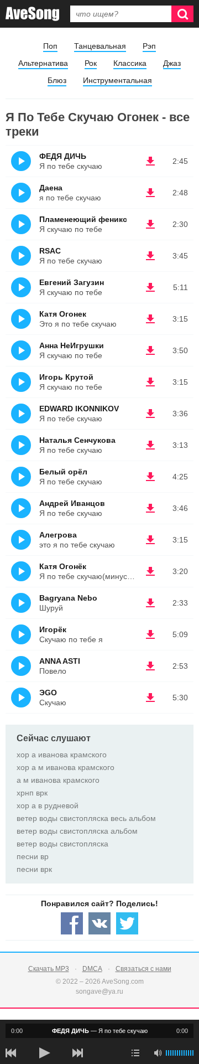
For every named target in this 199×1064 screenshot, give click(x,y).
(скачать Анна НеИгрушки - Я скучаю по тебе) (150, 350)
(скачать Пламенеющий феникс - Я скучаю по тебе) (150, 224)
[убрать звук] (157, 1052)
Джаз (172, 63)
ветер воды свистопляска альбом (77, 831)
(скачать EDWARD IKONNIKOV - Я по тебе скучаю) (150, 413)
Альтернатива (43, 63)
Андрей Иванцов (72, 503)
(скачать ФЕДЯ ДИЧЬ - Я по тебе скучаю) (150, 161)
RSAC (50, 250)
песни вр (33, 856)
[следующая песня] (77, 1053)
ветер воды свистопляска (62, 843)
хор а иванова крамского (62, 754)
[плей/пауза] (44, 1053)
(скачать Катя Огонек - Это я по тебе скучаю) (150, 319)
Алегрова (58, 534)
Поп (50, 46)
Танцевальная (100, 46)
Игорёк (52, 629)
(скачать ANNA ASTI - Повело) (150, 666)
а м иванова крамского (58, 780)
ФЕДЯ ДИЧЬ (62, 156)
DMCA (92, 969)
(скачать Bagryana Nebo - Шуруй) (150, 603)
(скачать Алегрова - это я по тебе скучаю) (150, 540)
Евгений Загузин (71, 282)
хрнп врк (32, 792)
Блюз (57, 80)
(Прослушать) (21, 161)
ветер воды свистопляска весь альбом (86, 818)
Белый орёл (63, 471)
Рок (91, 63)
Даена (50, 187)
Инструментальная (117, 80)
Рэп (149, 46)
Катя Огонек (62, 313)
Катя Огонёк (62, 566)
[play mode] (135, 1052)
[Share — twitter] (127, 923)
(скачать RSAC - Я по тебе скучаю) (150, 256)
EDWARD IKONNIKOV (79, 408)
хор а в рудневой (47, 805)
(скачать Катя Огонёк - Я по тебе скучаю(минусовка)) (150, 571)
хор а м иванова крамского (65, 767)
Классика (129, 63)
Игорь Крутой (66, 377)
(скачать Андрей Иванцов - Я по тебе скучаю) (150, 508)
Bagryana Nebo (68, 597)
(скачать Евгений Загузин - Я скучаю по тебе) (150, 287)
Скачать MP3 (48, 969)
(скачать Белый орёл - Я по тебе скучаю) (150, 477)
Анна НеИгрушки (71, 345)
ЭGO (48, 692)
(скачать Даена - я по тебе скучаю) (150, 193)
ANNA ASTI (59, 661)
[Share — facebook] (72, 923)
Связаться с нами (143, 969)
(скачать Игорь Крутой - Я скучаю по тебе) (150, 382)
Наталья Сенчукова (77, 440)
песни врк (34, 869)
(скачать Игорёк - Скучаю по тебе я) (150, 634)
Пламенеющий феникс (83, 219)
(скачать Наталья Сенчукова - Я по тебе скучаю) (150, 445)
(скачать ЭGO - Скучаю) (150, 697)
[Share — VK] (99, 923)
